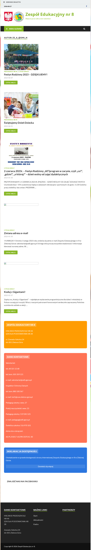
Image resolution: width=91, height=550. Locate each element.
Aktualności (38, 520)
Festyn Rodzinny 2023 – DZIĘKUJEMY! (26, 74)
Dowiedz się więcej (45, 466)
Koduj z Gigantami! (14, 291)
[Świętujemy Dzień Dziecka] (45, 105)
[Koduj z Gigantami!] (45, 275)
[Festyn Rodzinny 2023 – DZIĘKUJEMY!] (45, 57)
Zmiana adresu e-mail (16, 233)
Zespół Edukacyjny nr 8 (49, 14)
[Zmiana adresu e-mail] (45, 216)
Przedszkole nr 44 (10, 71)
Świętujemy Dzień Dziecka (19, 122)
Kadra (35, 524)
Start (35, 516)
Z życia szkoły (23, 71)
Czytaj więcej (10, 82)
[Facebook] (86, 6)
